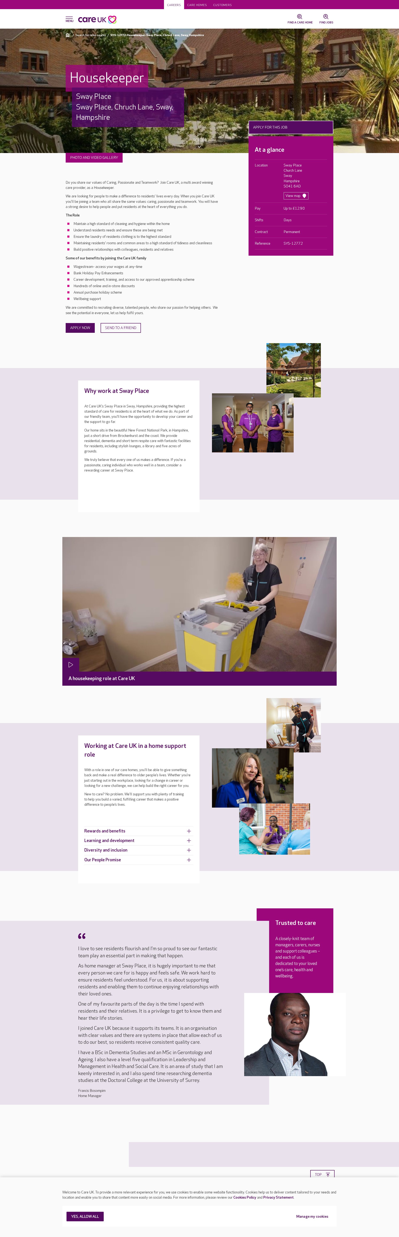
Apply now (80, 328)
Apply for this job (270, 127)
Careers (174, 5)
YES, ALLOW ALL (85, 1217)
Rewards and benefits (104, 831)
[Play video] (70, 665)
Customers (222, 5)
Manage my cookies (312, 1217)
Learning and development (109, 840)
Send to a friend (120, 328)
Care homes (197, 5)
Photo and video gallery (94, 158)
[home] (68, 35)
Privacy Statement (278, 1197)
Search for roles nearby (90, 35)
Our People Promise (102, 860)
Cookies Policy (244, 1197)
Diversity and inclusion (105, 850)
